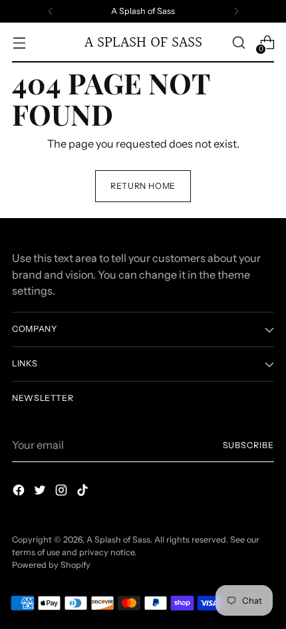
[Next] (236, 11)
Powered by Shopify (51, 565)
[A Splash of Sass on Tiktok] (84, 492)
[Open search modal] (238, 43)
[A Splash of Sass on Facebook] (20, 492)
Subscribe (249, 445)
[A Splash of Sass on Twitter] (41, 492)
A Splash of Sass (118, 540)
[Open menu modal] (19, 43)
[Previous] (50, 11)
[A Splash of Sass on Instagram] (63, 492)
